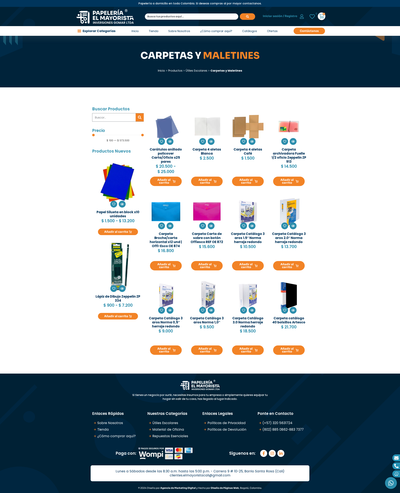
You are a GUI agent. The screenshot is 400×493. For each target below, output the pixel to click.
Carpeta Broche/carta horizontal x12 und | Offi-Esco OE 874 (166, 239)
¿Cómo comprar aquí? (216, 31)
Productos (175, 71)
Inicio (135, 31)
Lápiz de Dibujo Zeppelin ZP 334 (118, 298)
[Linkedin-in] (280, 453)
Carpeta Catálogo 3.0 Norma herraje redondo (247, 322)
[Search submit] (247, 16)
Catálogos (249, 31)
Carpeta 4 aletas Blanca (206, 151)
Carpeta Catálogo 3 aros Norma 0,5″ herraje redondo (166, 322)
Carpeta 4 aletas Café (248, 151)
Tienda (153, 31)
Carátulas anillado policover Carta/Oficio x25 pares (166, 155)
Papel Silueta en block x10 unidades (118, 214)
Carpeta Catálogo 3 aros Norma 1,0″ (207, 320)
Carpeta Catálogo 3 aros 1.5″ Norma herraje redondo (248, 237)
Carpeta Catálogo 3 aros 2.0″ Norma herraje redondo (289, 237)
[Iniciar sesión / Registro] (302, 16)
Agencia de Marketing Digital (178, 487)
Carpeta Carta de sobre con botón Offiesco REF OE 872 (207, 237)
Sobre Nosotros (179, 31)
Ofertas (272, 31)
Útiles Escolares (196, 71)
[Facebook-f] (263, 453)
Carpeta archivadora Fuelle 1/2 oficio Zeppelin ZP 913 (289, 155)
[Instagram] (272, 453)
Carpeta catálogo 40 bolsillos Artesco (288, 320)
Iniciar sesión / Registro (280, 16)
